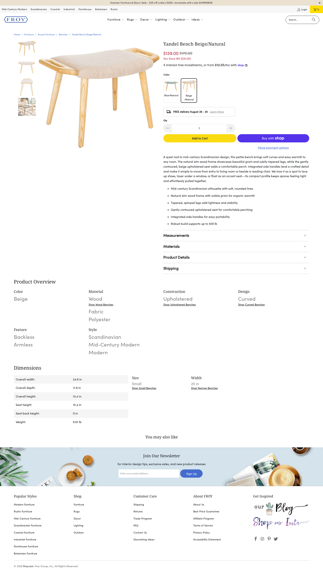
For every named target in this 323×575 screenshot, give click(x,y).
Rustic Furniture (23, 511)
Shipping (171, 268)
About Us (198, 504)
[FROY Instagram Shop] (281, 528)
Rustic (114, 9)
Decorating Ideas (143, 539)
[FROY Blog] (281, 514)
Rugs (77, 511)
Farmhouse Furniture (26, 546)
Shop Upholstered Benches (179, 304)
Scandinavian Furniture (27, 525)
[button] (115, 20)
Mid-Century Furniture (27, 518)
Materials (171, 246)
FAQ (135, 525)
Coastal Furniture (24, 532)
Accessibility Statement (207, 539)
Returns (138, 511)
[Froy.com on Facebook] (256, 539)
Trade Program (142, 518)
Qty (165, 120)
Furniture (79, 504)
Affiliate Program (203, 518)
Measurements (176, 235)
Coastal (55, 9)
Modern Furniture (24, 504)
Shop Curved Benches (251, 304)
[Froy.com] (16, 19)
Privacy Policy (201, 532)
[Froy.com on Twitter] (276, 539)
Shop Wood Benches (101, 304)
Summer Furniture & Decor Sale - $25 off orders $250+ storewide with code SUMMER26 (161, 2)
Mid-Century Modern (14, 9)
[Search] (313, 20)
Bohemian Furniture (25, 553)
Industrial (69, 9)
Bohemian (101, 9)
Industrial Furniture (25, 539)
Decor (77, 518)
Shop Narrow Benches (204, 388)
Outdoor (79, 532)
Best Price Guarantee (206, 511)
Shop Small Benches (144, 388)
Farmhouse (85, 9)
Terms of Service (203, 525)
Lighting (78, 525)
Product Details (176, 257)
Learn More (217, 111)
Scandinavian (39, 9)
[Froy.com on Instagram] (262, 539)
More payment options (273, 147)
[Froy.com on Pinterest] (269, 539)
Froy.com (28, 566)
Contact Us (140, 532)
